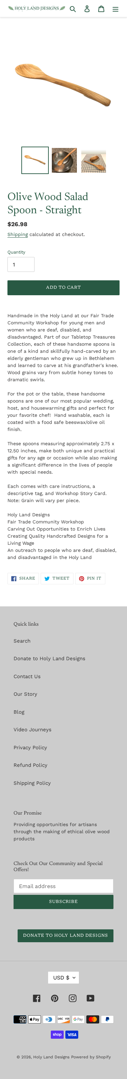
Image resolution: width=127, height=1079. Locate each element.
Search (22, 641)
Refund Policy (30, 765)
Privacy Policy (30, 747)
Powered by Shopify (91, 1057)
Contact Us (27, 676)
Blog (19, 712)
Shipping (17, 234)
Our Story (25, 694)
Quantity (16, 252)
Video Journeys (32, 730)
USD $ (61, 977)
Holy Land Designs (51, 1057)
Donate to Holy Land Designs (49, 658)
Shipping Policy (32, 783)
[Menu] (115, 8)
